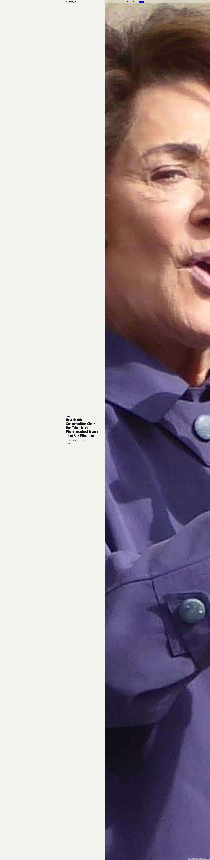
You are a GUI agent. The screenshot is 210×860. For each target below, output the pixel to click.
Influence (68, 443)
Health (68, 416)
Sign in (141, 1)
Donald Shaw (71, 439)
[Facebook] (130, 1)
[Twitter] (127, 1)
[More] (83, 1)
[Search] (136, 1)
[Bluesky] (133, 1)
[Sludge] (71, 2)
